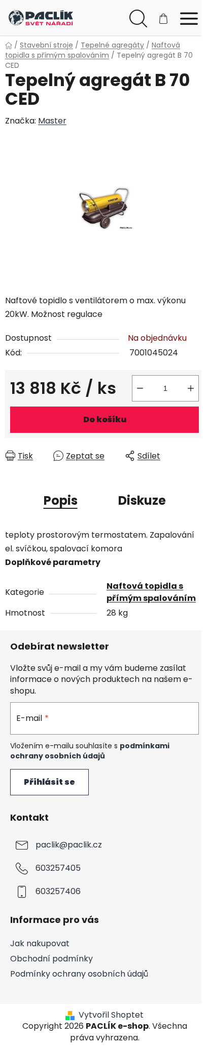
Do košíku (104, 419)
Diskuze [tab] (142, 500)
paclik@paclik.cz (69, 845)
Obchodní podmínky (51, 958)
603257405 (58, 868)
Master (52, 121)
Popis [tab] (61, 500)
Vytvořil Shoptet (111, 1015)
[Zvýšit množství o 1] (190, 388)
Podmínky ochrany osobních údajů (79, 974)
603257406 (58, 891)
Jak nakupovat (39, 943)
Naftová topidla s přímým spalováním (151, 592)
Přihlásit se (49, 782)
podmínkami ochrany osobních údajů (89, 751)
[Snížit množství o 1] (140, 388)
